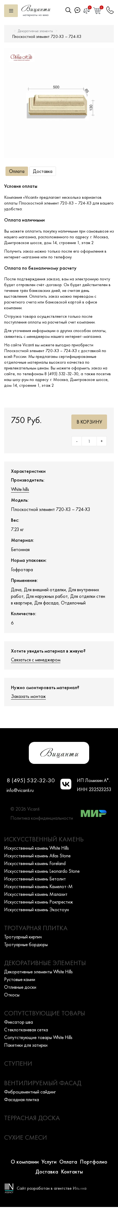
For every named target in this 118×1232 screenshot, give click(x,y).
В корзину (89, 422)
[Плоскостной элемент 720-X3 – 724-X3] (59, 103)
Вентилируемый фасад (42, 1083)
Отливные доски (20, 987)
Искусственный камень (44, 839)
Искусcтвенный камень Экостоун (36, 909)
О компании (25, 1161)
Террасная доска (32, 1118)
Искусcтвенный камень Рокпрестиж (38, 902)
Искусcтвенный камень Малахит (36, 894)
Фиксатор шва (18, 1022)
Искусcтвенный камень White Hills (36, 848)
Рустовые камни (19, 979)
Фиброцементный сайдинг (30, 1092)
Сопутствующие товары (44, 1013)
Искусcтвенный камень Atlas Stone (37, 855)
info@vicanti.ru (20, 790)
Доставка (42, 171)
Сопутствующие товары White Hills (38, 1037)
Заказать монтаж (28, 696)
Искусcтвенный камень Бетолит (35, 878)
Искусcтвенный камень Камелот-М (38, 886)
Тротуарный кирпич (23, 936)
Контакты (72, 1171)
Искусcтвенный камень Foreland (35, 863)
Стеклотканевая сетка (26, 1029)
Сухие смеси (25, 1137)
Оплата (16, 171)
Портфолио (93, 1161)
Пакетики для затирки (25, 1045)
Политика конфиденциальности (41, 818)
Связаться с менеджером (35, 659)
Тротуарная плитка (36, 928)
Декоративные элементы (35, 31)
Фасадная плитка (21, 1099)
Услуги (49, 1161)
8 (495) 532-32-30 (31, 780)
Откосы (11, 994)
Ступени (18, 1063)
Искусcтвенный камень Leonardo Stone (42, 871)
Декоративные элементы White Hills (38, 971)
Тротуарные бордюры (26, 944)
